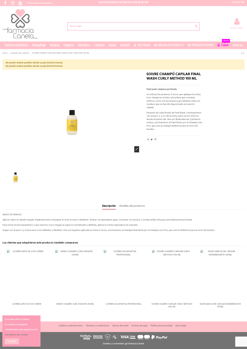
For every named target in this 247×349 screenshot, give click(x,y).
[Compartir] (148, 140)
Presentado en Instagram (39, 3)
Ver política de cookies (16, 335)
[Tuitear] (152, 140)
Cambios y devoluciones (70, 325)
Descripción (109, 206)
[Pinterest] (155, 140)
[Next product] (243, 53)
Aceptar (12, 341)
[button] (16, 45)
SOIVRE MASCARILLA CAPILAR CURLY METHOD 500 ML (90, 305)
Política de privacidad (161, 325)
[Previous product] (242, 53)
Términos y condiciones (97, 325)
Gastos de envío (120, 325)
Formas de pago (139, 325)
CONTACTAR (238, 2)
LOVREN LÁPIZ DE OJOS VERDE (139, 304)
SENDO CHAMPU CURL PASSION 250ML (187, 304)
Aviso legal (180, 325)
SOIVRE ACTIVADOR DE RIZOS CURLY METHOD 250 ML (42, 305)
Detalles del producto (132, 206)
